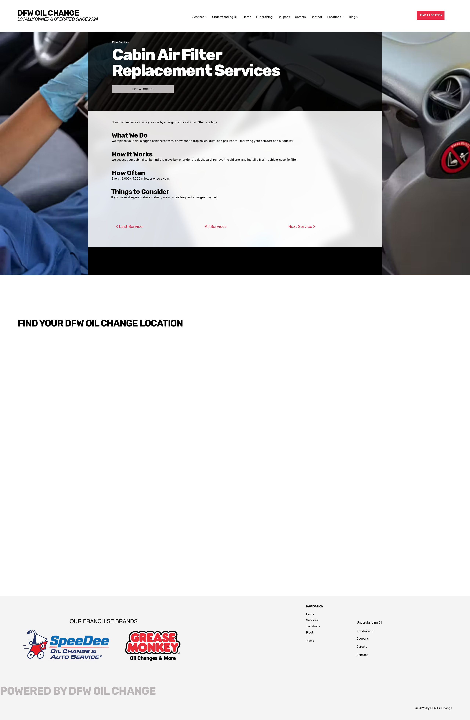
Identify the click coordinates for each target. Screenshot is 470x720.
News (310, 641)
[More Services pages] (206, 17)
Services (312, 620)
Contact (362, 655)
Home (310, 614)
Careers (362, 646)
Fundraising (365, 631)
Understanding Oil (369, 622)
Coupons (363, 638)
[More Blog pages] (357, 17)
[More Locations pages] (343, 17)
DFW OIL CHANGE (48, 13)
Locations (313, 626)
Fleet (309, 632)
